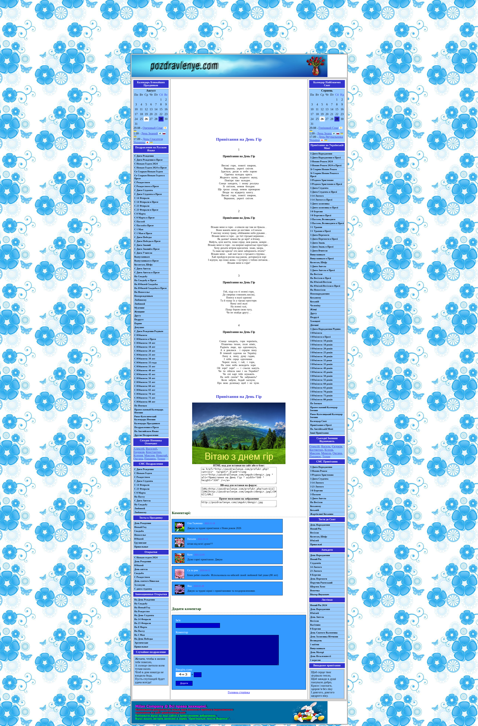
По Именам (140, 405)
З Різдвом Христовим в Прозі (326, 184)
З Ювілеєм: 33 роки (321, 360)
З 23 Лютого (317, 486)
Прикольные (141, 546)
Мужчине (139, 307)
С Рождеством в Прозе (146, 186)
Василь (325, 446)
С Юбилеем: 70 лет (144, 393)
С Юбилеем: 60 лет (144, 386)
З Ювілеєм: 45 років (321, 372)
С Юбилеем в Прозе (145, 339)
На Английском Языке (146, 431)
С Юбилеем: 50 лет (144, 378)
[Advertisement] (239, 27)
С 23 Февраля (141, 205)
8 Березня (315, 574)
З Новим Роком (318, 471)
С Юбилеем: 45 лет (144, 374)
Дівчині (314, 325)
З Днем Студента (319, 188)
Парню (138, 323)
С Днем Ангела (142, 268)
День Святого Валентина (324, 632)
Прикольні (316, 544)
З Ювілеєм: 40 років (321, 368)
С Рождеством (142, 182)
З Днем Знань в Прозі (321, 246)
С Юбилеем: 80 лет (144, 401)
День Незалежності (320, 656)
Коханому (315, 297)
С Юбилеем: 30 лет (144, 358)
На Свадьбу (141, 276)
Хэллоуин (139, 584)
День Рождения (142, 523)
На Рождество (142, 611)
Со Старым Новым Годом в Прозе (149, 177)
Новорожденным (143, 296)
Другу (137, 315)
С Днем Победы (143, 237)
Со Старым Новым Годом (148, 171)
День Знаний (149, 133)
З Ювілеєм (316, 332)
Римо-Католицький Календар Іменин (326, 416)
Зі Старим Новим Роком (323, 169)
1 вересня (315, 660)
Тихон (161, 458)
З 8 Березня (316, 211)
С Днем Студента (143, 190)
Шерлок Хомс (317, 586)
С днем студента (143, 588)
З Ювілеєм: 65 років (321, 387)
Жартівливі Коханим (321, 514)
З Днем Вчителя (319, 250)
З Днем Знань (317, 242)
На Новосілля (317, 289)
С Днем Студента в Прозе (148, 194)
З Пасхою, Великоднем (322, 219)
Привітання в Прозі (321, 425)
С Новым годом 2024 (146, 557)
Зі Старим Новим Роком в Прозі (324, 175)
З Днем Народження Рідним (325, 329)
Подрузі (314, 317)
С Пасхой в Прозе (144, 225)
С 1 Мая (138, 229)
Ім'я (178, 620)
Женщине (139, 311)
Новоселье (140, 534)
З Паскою (315, 494)
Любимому (140, 299)
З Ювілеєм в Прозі (320, 336)
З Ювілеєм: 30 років (321, 356)
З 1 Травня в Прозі (320, 231)
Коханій (314, 301)
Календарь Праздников (147, 423)
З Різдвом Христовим (321, 180)
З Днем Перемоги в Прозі (324, 238)
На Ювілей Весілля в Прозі (325, 285)
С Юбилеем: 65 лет (144, 390)
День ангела (141, 569)
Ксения (138, 455)
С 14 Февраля (141, 198)
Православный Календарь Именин (148, 411)
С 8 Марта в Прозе (144, 217)
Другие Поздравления (146, 435)
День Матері (317, 652)
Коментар (182, 632)
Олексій (314, 446)
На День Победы (143, 638)
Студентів (315, 563)
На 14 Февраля (142, 619)
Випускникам (317, 254)
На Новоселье (142, 292)
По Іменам (316, 403)
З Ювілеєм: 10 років (321, 340)
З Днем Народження (321, 153)
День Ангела (317, 617)
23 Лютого (316, 570)
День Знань (324, 133)
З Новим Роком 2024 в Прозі (326, 165)
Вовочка (315, 590)
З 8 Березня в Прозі (320, 215)
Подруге (139, 319)
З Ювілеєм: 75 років (321, 395)
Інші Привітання (319, 432)
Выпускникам (142, 256)
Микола (326, 453)
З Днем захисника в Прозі (324, 207)
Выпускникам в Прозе (146, 260)
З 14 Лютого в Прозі (321, 199)
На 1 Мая (139, 634)
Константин (153, 452)
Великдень (316, 640)
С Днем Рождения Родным (148, 331)
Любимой (139, 303)
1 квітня (314, 644)
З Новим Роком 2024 (321, 161)
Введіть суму (184, 669)
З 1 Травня (316, 227)
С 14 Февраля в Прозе (146, 202)
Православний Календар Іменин (323, 409)
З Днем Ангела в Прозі (322, 270)
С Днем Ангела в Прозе (147, 272)
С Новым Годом (143, 473)
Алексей (139, 448)
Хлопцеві (315, 321)
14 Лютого (316, 567)
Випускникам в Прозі (322, 258)
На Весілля (316, 274)
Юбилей (138, 538)
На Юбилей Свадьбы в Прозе (150, 288)
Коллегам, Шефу (143, 264)
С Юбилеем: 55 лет (144, 382)
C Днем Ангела (142, 500)
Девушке (139, 327)
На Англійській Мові (321, 429)
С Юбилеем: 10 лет (144, 343)
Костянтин (316, 449)
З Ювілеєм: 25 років (321, 352)
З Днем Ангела (318, 266)
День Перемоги (318, 578)
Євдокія (337, 446)
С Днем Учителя (143, 252)
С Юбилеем (140, 335)
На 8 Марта (140, 627)
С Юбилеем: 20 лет (144, 350)
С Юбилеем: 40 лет (144, 370)
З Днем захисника (320, 203)
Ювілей (314, 540)
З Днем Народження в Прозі (325, 157)
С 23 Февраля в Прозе (146, 209)
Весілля (314, 532)
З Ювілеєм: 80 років (321, 399)
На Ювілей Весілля (321, 282)
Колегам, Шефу (318, 262)
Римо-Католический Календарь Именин (145, 418)
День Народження (320, 524)
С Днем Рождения (144, 155)
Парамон (150, 458)
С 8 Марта (140, 213)
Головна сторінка (239, 692)
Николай (161, 455)
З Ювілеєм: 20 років (321, 348)
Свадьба (139, 531)
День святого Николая (146, 581)
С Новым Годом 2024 (146, 163)
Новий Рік (315, 528)
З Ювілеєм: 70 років (321, 391)
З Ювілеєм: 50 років (321, 376)
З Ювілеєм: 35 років (321, 364)
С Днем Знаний (142, 245)
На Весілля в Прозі (320, 278)
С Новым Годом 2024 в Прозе (150, 167)
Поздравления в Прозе (146, 427)
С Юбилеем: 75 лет (144, 397)
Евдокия (139, 452)
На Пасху (139, 496)
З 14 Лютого (317, 195)
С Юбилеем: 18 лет (144, 346)
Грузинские (140, 542)
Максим (149, 455)
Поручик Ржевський (321, 582)
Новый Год (140, 527)
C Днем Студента (143, 481)
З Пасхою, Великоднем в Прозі (327, 223)
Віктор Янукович (319, 594)
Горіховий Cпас (329, 127)
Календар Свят (318, 421)
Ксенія (329, 449)
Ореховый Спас (153, 127)
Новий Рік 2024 (318, 605)
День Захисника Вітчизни (324, 636)
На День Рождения (144, 599)
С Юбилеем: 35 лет (144, 366)
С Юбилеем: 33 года (145, 362)
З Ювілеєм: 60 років (321, 383)
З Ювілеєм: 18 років (321, 344)
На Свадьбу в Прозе (145, 280)
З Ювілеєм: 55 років (321, 379)
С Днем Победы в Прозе (147, 241)
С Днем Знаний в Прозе (147, 249)
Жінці (313, 309)
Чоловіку (315, 305)
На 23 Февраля (142, 623)
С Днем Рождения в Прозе (148, 159)
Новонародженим (320, 293)
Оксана (138, 458)
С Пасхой (139, 221)
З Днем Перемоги (319, 235)
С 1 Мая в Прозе (143, 233)
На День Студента (144, 615)
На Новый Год (142, 607)
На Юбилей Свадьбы (146, 284)
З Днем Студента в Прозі (323, 191)
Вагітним (315, 624)
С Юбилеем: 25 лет (144, 354)
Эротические (141, 642)
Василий (151, 448)
